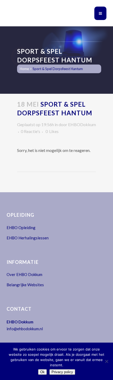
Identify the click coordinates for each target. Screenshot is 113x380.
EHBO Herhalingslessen (28, 237)
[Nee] (106, 361)
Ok (42, 372)
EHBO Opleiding (21, 227)
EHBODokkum (82, 124)
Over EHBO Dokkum (24, 274)
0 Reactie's (30, 131)
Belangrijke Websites (25, 284)
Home (24, 69)
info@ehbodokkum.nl (25, 328)
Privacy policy (62, 372)
